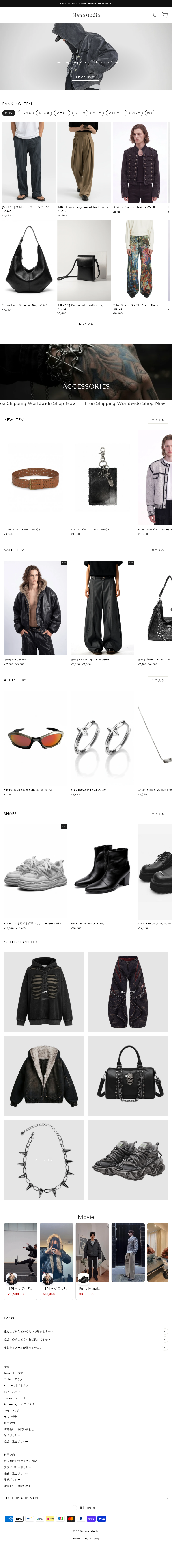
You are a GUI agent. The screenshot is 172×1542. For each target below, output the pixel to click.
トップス (25, 113)
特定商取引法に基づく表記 (20, 1461)
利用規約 (9, 1423)
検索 (6, 1366)
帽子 (150, 113)
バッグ (136, 113)
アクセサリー (116, 113)
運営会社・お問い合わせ (19, 1429)
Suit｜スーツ (12, 1391)
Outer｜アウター (15, 1379)
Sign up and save (21, 1498)
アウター (61, 113)
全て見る (158, 419)
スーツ (97, 113)
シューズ (80, 113)
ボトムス (43, 113)
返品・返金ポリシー (16, 1441)
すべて (9, 113)
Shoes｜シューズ (15, 1398)
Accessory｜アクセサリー (20, 1404)
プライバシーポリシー (17, 1467)
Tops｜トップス (14, 1373)
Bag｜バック (12, 1410)
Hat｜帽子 (10, 1416)
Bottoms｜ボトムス (16, 1385)
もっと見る (86, 323)
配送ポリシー (12, 1435)
